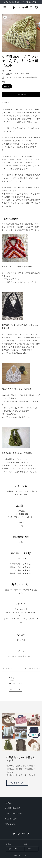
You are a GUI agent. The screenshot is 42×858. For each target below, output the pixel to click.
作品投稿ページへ (17, 783)
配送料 (8, 73)
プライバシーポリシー (13, 813)
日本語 (6, 86)
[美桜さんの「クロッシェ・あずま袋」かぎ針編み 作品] (15, 263)
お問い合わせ (10, 824)
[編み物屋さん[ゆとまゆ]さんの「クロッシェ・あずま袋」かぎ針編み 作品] (12, 322)
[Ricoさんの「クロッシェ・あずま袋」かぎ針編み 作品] (16, 386)
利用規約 (8, 803)
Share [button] (6, 102)
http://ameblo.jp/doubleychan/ (15, 353)
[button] (4, 7)
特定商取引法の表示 (12, 808)
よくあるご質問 (11, 819)
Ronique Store (23, 856)
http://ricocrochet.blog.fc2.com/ (16, 417)
